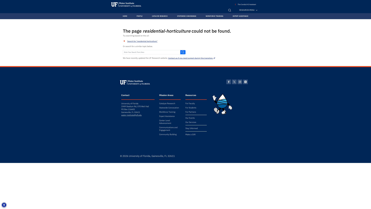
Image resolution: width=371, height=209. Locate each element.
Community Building (168, 134)
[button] (4, 204)
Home (125, 16)
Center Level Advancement (165, 121)
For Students (190, 107)
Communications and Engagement (168, 128)
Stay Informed (191, 128)
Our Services (190, 122)
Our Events (190, 118)
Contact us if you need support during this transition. (190, 58)
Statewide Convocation (169, 107)
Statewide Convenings (186, 16)
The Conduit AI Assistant (247, 4)
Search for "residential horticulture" (142, 41)
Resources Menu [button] (246, 10)
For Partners (190, 112)
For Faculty (190, 103)
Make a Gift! (190, 134)
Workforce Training (214, 16)
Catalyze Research (160, 16)
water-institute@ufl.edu (131, 115)
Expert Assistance (240, 16)
